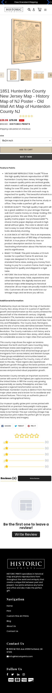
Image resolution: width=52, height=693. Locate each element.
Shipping (4, 129)
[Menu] (45, 9)
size (2, 135)
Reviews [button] (9, 478)
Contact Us (12, 631)
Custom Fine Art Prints (18, 616)
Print (9, 610)
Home (10, 605)
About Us (11, 626)
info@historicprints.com (21, 656)
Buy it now (26, 157)
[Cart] (39, 9)
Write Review (34, 478)
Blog (9, 621)
